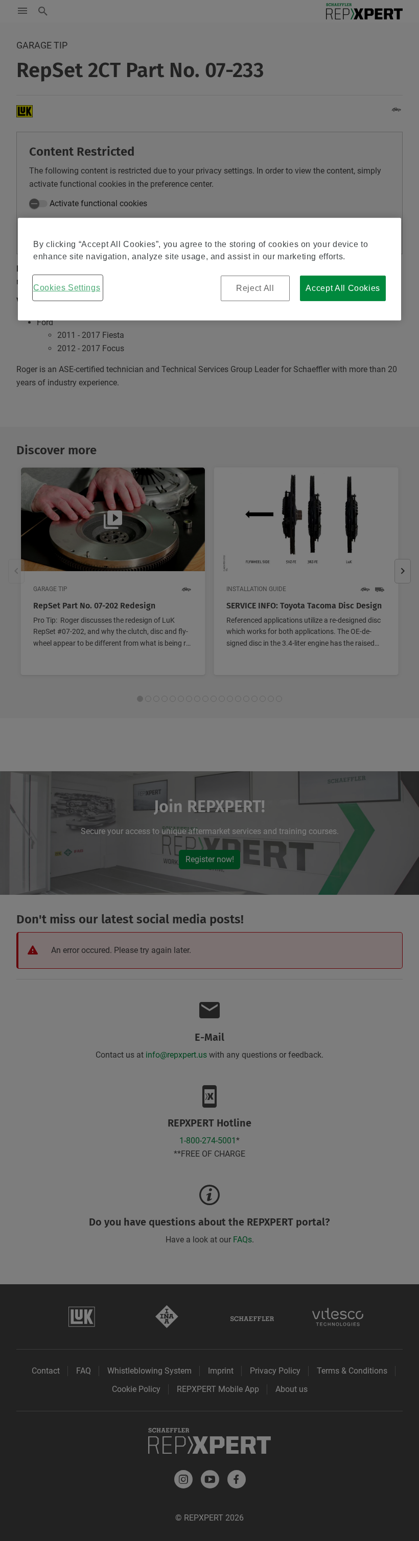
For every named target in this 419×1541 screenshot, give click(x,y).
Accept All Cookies (343, 288)
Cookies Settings (66, 287)
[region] (209, 269)
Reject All (255, 288)
